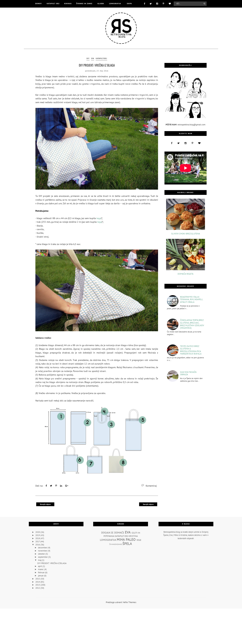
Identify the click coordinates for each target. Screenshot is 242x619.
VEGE (138, 540)
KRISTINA (133, 536)
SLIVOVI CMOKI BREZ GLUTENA (185, 233)
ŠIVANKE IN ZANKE (84, 3)
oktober (41, 553)
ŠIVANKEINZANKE (115, 544)
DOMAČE (119, 532)
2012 (37, 588)
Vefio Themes (129, 602)
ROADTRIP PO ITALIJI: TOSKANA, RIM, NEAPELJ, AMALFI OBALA (191, 299)
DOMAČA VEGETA (185, 274)
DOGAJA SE (107, 532)
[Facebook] (144, 3)
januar (41, 575)
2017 (37, 541)
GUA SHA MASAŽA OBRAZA (188, 373)
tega (98, 218)
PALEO (130, 539)
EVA (92, 58)
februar (41, 572)
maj (40, 560)
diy (88, 58)
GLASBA (100, 3)
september (43, 557)
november (43, 550)
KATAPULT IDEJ (53, 3)
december (43, 547)
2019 (37, 535)
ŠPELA (127, 543)
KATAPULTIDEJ (101, 58)
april (40, 566)
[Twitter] (151, 3)
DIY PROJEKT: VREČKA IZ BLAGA (97, 65)
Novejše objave (45, 504)
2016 (37, 544)
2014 (37, 581)
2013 (37, 584)
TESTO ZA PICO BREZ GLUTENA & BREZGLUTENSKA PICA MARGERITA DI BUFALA (191, 350)
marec (41, 569)
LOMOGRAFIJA (115, 3)
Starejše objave (148, 504)
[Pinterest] (163, 3)
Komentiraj (151, 485)
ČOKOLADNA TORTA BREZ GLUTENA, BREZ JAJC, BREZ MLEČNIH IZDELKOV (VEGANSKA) (192, 324)
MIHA (121, 539)
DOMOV (38, 3)
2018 (37, 538)
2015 (37, 578)
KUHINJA (68, 3)
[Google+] (66, 486)
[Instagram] (157, 3)
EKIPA (129, 3)
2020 (37, 532)
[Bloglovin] (170, 3)
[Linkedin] (61, 486)
